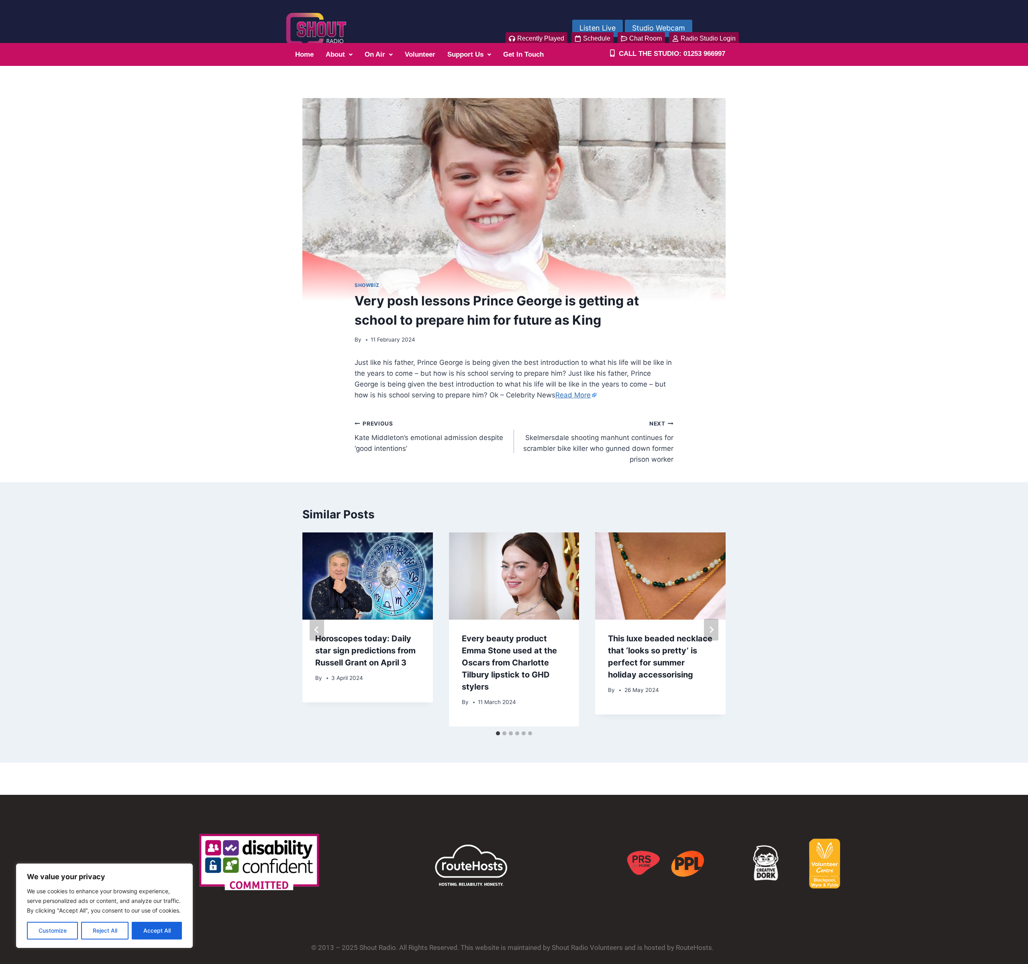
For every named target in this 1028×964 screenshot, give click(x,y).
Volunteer (420, 54)
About (335, 54)
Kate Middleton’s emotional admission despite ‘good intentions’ (429, 436)
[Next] (711, 630)
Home (304, 54)
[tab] (498, 733)
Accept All (157, 930)
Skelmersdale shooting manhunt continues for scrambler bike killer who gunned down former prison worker (598, 441)
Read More (573, 395)
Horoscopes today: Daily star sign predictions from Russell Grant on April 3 (365, 650)
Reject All (105, 930)
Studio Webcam (658, 28)
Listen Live (597, 28)
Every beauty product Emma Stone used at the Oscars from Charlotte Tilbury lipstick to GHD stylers (509, 663)
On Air (375, 54)
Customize (53, 930)
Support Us (465, 54)
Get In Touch (523, 54)
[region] (104, 906)
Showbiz (367, 285)
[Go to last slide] (317, 630)
